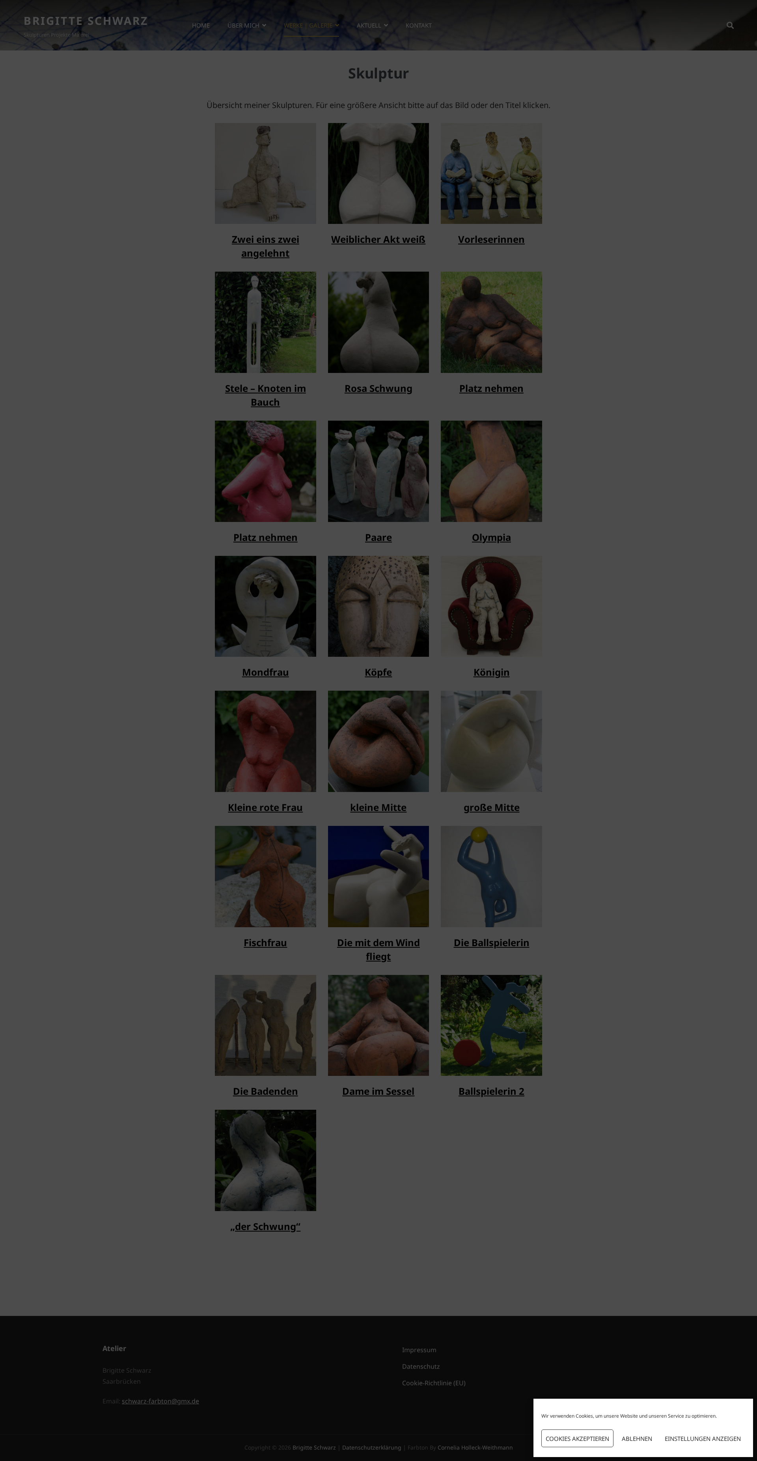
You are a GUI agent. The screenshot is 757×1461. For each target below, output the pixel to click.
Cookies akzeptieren (577, 1438)
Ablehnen (637, 1438)
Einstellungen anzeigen (703, 1438)
